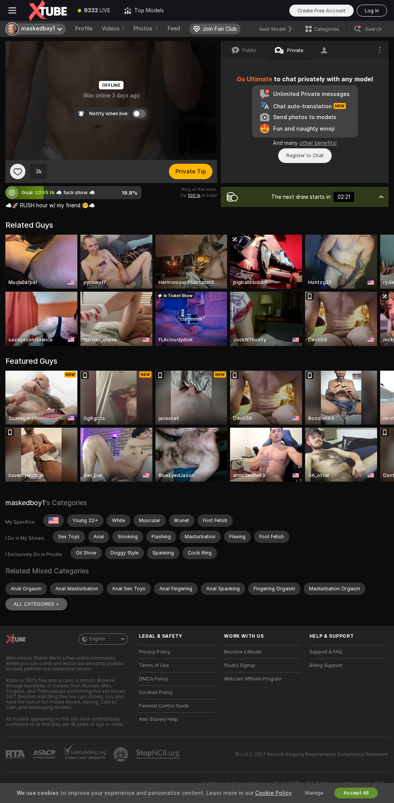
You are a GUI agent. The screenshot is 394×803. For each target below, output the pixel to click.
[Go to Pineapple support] (122, 754)
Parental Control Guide (164, 706)
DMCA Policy (153, 679)
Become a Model (243, 652)
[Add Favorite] (17, 171)
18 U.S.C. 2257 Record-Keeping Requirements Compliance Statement (311, 754)
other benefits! (318, 143)
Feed (173, 28)
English (97, 639)
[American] (53, 520)
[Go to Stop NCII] (158, 754)
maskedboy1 (25, 503)
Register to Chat (305, 155)
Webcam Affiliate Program (253, 679)
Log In (372, 10)
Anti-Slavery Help (158, 719)
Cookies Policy (156, 692)
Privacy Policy (154, 652)
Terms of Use (154, 665)
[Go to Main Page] (48, 10)
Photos (145, 28)
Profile (83, 28)
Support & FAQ (325, 652)
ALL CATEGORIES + (36, 604)
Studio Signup (239, 665)
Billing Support (325, 665)
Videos (113, 28)
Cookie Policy (273, 793)
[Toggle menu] (12, 10)
